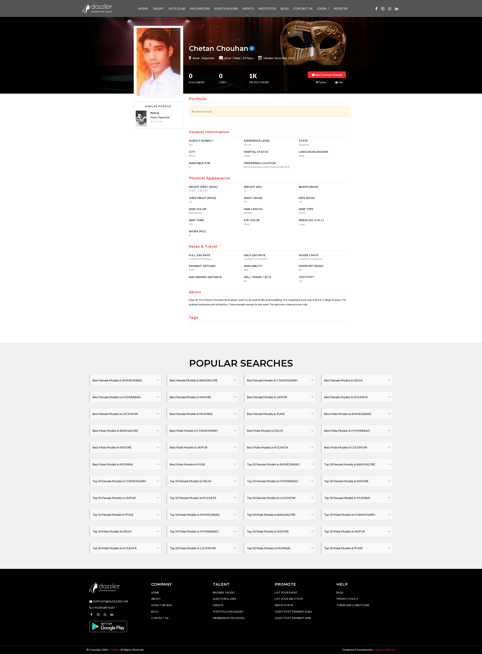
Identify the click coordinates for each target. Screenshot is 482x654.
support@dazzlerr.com (110, 601)
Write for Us (284, 605)
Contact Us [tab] (303, 8)
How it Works (161, 605)
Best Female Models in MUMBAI (191, 414)
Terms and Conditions (352, 605)
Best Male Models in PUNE (187, 464)
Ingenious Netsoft (384, 649)
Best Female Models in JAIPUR (267, 397)
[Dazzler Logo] (97, 8)
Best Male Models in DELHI (265, 430)
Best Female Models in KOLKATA (346, 397)
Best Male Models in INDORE (111, 447)
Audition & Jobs (224, 598)
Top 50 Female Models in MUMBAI (347, 498)
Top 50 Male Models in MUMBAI (269, 548)
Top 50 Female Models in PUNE (112, 514)
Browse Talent (224, 592)
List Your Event (286, 592)
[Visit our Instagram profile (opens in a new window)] (382, 8)
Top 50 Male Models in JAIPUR (344, 531)
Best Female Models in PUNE (266, 414)
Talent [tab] (158, 8)
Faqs (339, 592)
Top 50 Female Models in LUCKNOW (271, 498)
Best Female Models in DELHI (343, 380)
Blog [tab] (285, 8)
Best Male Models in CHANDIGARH (194, 430)
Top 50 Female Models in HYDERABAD (272, 481)
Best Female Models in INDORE (190, 397)
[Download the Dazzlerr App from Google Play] (108, 626)
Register (341, 8)
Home (155, 592)
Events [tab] (248, 8)
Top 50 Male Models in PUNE (343, 548)
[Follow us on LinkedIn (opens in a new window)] (396, 8)
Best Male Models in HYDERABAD (347, 430)
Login (321, 8)
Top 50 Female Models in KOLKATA (193, 498)
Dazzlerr (114, 649)
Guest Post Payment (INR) (293, 618)
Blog (154, 611)
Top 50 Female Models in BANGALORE (349, 464)
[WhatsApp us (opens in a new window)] (389, 8)
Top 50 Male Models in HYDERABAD (194, 531)
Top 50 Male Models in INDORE (268, 531)
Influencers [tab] (200, 8)
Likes (222, 79)
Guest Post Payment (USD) (293, 611)
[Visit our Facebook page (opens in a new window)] (376, 8)
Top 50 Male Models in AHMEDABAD (195, 514)
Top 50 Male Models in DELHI (112, 531)
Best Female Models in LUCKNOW (115, 414)
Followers (196, 79)
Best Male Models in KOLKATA (267, 447)
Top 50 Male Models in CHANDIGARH (349, 514)
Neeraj (154, 112)
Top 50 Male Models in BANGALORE (271, 514)
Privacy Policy (347, 598)
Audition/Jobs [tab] (226, 8)
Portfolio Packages (228, 611)
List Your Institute (289, 598)
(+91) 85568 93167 (103, 607)
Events (218, 605)
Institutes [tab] (267, 8)
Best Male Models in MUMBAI (112, 464)
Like (340, 82)
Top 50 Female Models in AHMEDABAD (273, 464)
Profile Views (259, 79)
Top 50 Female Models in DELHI (190, 481)
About (156, 598)
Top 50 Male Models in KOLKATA (114, 548)
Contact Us (160, 618)
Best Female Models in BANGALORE (194, 380)
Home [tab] (143, 8)
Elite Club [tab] (177, 8)
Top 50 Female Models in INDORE (346, 481)
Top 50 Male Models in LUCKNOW (193, 548)
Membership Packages (229, 618)
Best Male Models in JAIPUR (188, 447)
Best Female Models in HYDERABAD (116, 397)
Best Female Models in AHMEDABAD (117, 380)
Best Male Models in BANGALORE (115, 430)
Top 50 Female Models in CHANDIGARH (119, 481)
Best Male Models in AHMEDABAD (347, 414)
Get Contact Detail (328, 74)
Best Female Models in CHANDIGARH (272, 380)
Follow (322, 82)
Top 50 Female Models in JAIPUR (114, 498)
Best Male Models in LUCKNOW (345, 447)
